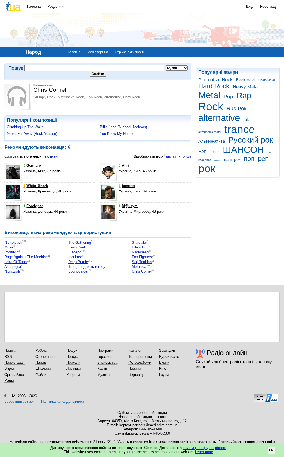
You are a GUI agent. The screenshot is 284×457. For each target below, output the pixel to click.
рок (206, 168)
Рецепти (73, 375)
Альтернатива (211, 141)
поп (249, 158)
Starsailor (139, 242)
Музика (103, 375)
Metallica (139, 267)
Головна (34, 6)
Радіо (9, 380)
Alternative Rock (215, 79)
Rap (244, 95)
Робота (41, 350)
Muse (8, 247)
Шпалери (43, 368)
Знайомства (107, 362)
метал (217, 160)
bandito (128, 186)
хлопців (185, 156)
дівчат (171, 156)
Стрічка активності (129, 52)
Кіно (162, 368)
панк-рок (232, 159)
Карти (102, 368)
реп (263, 158)
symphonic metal (209, 131)
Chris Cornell (142, 271)
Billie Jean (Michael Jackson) (123, 127)
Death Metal (266, 80)
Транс (214, 152)
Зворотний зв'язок (19, 401)
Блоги (164, 362)
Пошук (71, 350)
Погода (72, 357)
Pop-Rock (94, 97)
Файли (41, 375)
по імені (51, 156)
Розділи (53, 6)
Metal (209, 95)
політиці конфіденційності (204, 448)
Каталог (135, 350)
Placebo (74, 252)
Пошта (9, 350)
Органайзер (14, 375)
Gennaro (33, 165)
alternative (219, 118)
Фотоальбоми (139, 362)
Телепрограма (140, 357)
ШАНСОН (243, 150)
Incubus (74, 257)
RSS (8, 357)
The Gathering (79, 242)
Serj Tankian (142, 262)
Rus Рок (236, 108)
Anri (125, 165)
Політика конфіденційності (63, 401)
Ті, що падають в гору (86, 267)
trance (239, 129)
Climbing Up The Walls (25, 127)
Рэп (202, 151)
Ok (271, 450)
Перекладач (14, 362)
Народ (41, 362)
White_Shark (37, 186)
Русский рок (250, 139)
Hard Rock (213, 86)
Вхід (249, 6)
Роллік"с (11, 252)
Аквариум (12, 267)
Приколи (73, 362)
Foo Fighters (142, 257)
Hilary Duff (140, 247)
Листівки (73, 368)
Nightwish (12, 271)
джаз (269, 152)
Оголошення (46, 357)
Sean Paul (76, 247)
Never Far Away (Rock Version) (32, 134)
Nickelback (13, 242)
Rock (210, 106)
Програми (105, 350)
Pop (228, 96)
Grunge (39, 97)
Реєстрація (269, 6)
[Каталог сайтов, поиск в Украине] (266, 396)
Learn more (204, 452)
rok (246, 119)
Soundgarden (78, 271)
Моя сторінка (97, 52)
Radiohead (140, 252)
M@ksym (130, 206)
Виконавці (16, 232)
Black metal (245, 80)
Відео (9, 368)
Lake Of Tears (15, 262)
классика (204, 159)
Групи (164, 375)
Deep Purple (78, 262)
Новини (134, 368)
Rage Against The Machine (26, 257)
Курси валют (170, 357)
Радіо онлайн (227, 352)
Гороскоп (104, 357)
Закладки (167, 350)
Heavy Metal (246, 86)
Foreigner (34, 206)
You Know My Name (116, 134)
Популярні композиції (32, 120)
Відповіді (136, 375)
